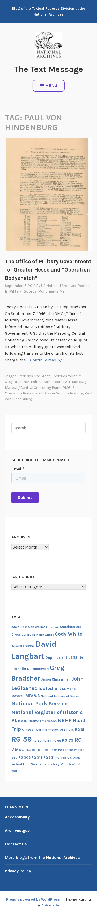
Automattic (50, 905)
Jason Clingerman (56, 679)
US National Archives (58, 285)
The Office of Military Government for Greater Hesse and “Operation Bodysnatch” (48, 269)
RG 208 (51, 750)
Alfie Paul (52, 627)
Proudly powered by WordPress (33, 899)
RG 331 (49, 757)
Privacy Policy (18, 870)
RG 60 (37, 740)
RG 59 (21, 739)
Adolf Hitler (19, 627)
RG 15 (70, 730)
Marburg (79, 381)
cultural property (22, 645)
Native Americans (42, 721)
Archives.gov (17, 830)
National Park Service (39, 703)
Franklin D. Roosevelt (30, 669)
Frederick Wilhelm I (67, 376)
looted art (61, 381)
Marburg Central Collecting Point (33, 387)
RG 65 (57, 740)
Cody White (68, 634)
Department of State (64, 657)
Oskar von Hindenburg (64, 393)
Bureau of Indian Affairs (38, 635)
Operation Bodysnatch (24, 393)
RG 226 (63, 750)
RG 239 (74, 750)
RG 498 (61, 757)
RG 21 (79, 730)
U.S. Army (73, 757)
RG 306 (25, 757)
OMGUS (68, 387)
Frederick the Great (33, 376)
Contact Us (16, 844)
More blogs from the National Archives (42, 857)
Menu (51, 85)
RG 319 (37, 757)
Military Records (22, 291)
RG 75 (67, 740)
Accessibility (17, 817)
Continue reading (46, 359)
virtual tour (20, 764)
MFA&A (33, 695)
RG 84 (25, 750)
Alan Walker (36, 627)
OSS (62, 730)
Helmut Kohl (41, 381)
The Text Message (48, 69)
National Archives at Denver (60, 696)
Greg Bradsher (17, 381)
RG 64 (47, 740)
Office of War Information (40, 730)
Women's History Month (51, 764)
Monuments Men (52, 291)
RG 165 (38, 750)
